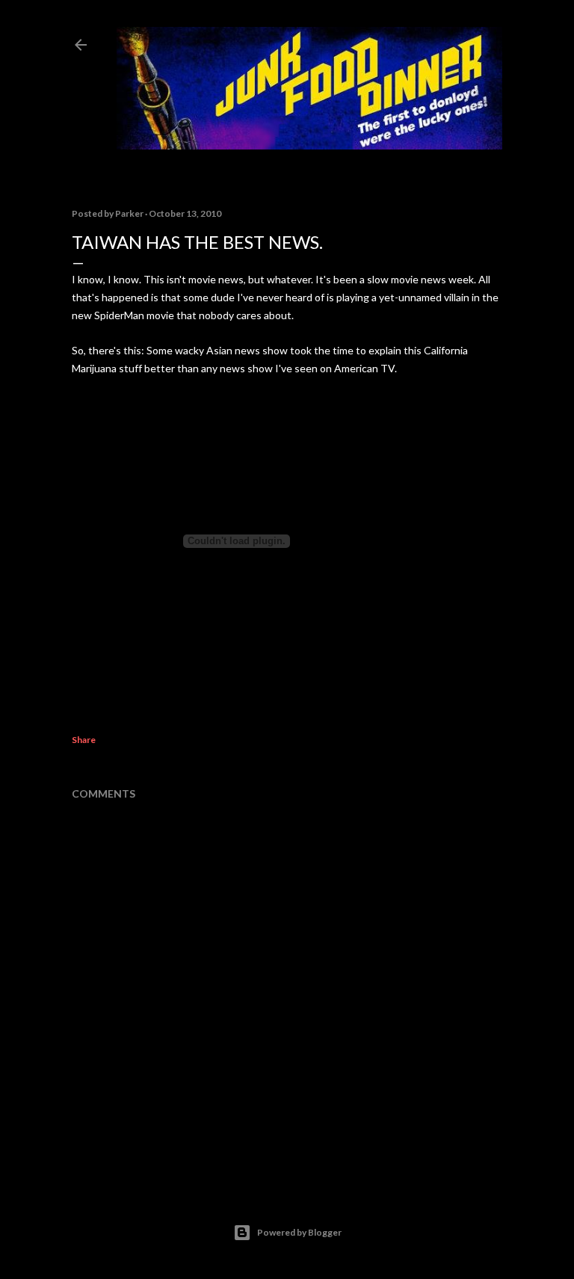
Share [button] (84, 739)
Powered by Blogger (299, 1232)
